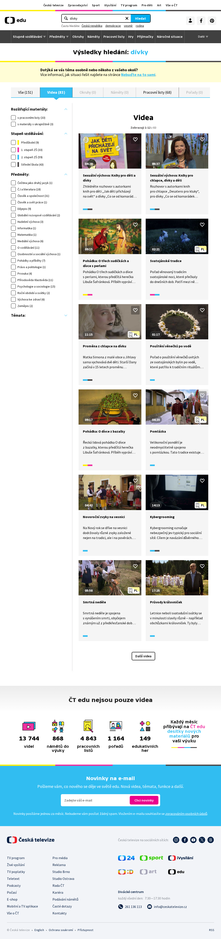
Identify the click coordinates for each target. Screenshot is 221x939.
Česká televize (53, 5)
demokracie (113, 26)
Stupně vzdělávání (27, 36)
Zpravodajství (78, 5)
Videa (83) (56, 92)
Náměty (93, 36)
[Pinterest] (212, 20)
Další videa (143, 656)
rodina (140, 26)
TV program (129, 5)
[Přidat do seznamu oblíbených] (135, 139)
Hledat (140, 18)
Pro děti (147, 5)
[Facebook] (201, 20)
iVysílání (110, 5)
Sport (96, 5)
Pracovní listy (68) (157, 92)
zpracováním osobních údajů (186, 813)
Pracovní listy (114, 36)
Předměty (57, 36)
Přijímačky (145, 36)
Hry (130, 36)
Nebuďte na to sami (138, 74)
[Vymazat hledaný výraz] (127, 18)
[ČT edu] (15, 22)
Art (159, 5)
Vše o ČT (172, 5)
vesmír (128, 26)
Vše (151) (25, 92)
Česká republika (92, 26)
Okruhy (78, 36)
